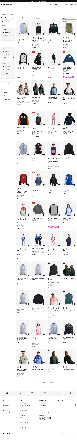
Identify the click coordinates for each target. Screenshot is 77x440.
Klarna (21, 417)
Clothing (20, 8)
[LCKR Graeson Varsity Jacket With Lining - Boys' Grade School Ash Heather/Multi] (69, 38)
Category (4, 63)
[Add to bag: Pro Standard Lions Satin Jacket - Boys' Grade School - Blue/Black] (59, 34)
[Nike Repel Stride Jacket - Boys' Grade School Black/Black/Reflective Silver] (36, 366)
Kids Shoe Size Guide (24, 422)
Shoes (16, 8)
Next (51, 382)
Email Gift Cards (23, 403)
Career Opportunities (6, 405)
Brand (3, 45)
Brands (31, 8)
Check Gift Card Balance (25, 405)
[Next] (74, 1)
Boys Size (4, 57)
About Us (3, 403)
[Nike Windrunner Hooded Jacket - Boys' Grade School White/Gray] (41, 38)
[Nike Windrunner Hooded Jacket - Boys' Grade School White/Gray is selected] (64, 98)
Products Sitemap (5, 412)
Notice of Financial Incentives (44, 407)
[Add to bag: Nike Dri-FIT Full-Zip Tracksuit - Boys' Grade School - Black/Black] (59, 64)
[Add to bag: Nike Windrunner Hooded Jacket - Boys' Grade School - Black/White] (44, 34)
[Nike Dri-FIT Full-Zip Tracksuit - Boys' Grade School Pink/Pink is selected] (48, 128)
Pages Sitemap (5, 410)
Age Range (4, 29)
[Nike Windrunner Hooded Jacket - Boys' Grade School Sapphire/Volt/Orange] (36, 38)
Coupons (22, 407)
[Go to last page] (53, 382)
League (3, 89)
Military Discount (23, 410)
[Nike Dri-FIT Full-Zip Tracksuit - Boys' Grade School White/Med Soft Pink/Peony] (51, 68)
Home (2, 11)
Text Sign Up (22, 415)
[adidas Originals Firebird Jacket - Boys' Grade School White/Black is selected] (33, 128)
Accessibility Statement (43, 412)
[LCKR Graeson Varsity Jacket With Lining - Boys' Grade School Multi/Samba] (66, 38)
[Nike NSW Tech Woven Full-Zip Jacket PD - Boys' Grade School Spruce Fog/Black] (66, 128)
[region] (38, 1)
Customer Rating (5, 83)
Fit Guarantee (23, 427)
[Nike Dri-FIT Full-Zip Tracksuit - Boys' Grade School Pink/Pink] (56, 68)
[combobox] (33, 4)
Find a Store (4, 25)
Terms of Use (41, 403)
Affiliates (3, 407)
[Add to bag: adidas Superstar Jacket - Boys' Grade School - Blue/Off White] (74, 215)
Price (3, 79)
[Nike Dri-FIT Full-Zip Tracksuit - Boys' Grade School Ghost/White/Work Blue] (54, 68)
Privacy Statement (42, 405)
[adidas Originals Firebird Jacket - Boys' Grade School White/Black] (36, 338)
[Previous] (2, 1)
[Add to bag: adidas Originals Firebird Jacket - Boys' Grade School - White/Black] (44, 124)
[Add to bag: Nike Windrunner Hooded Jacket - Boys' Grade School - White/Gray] (74, 94)
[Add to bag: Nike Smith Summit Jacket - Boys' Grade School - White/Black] (44, 304)
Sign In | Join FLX (69, 4)
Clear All (38, 18)
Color (3, 60)
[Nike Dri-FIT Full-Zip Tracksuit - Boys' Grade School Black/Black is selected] (48, 68)
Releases (36, 8)
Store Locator (23, 419)
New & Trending (48, 8)
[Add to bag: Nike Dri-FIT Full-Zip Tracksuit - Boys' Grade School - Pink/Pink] (59, 124)
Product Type (4, 41)
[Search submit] (51, 4)
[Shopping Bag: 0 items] (75, 5)
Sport (3, 86)
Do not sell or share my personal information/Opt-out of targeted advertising (45, 418)
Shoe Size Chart (23, 424)
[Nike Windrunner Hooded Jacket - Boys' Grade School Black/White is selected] (33, 38)
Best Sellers (41, 8)
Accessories (26, 8)
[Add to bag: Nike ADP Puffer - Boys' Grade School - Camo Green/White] (44, 94)
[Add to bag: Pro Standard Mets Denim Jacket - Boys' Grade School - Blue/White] (28, 34)
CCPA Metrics (41, 410)
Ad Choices (41, 415)
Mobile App (22, 412)
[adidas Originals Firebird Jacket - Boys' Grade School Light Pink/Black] (36, 128)
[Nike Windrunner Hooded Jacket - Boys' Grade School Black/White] (71, 98)
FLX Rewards (55, 8)
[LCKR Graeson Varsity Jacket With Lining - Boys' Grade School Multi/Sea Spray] (23, 68)
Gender (3, 48)
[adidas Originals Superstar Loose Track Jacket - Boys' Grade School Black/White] (66, 308)
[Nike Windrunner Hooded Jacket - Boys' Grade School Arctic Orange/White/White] (43, 38)
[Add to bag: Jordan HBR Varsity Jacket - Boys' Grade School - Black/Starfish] (28, 124)
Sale (60, 8)
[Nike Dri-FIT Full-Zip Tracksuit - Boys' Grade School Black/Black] (56, 128)
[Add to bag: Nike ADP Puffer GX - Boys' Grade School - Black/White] (59, 185)
